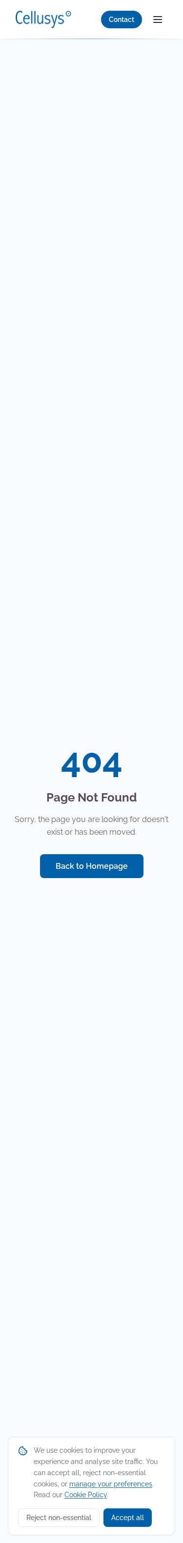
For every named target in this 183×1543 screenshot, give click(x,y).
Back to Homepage (92, 866)
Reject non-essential (58, 1518)
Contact (121, 19)
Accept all (127, 1518)
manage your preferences (110, 1484)
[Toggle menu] (157, 19)
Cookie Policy (85, 1495)
